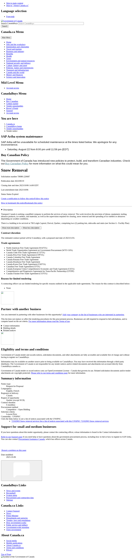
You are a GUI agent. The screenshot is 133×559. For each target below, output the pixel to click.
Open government (13, 530)
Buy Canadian (12, 101)
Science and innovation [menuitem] (15, 77)
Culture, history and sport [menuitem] (16, 65)
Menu (6, 38)
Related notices (9, 330)
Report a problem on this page (14, 450)
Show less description (31, 228)
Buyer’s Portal (12, 108)
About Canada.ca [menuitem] (13, 545)
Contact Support (13, 511)
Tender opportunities (14, 106)
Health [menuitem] (9, 56)
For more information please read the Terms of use (49, 321)
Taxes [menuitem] (8, 58)
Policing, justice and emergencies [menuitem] (19, 68)
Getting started (12, 104)
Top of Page (6, 554)
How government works (16, 523)
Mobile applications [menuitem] (14, 543)
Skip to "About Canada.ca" (17, 5)
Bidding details (9, 328)
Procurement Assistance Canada (31, 439)
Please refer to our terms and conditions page (49, 373)
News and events (13, 491)
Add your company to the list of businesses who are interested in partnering (93, 314)
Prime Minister (12, 516)
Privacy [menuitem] (9, 550)
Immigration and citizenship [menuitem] (17, 47)
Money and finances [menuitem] (14, 75)
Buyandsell (10, 493)
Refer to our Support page (11, 437)
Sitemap (9, 500)
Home (8, 99)
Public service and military (17, 525)
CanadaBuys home (14, 126)
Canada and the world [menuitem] (15, 72)
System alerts (11, 495)
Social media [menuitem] (11, 541)
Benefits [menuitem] (9, 54)
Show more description (11, 228)
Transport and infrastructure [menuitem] (17, 70)
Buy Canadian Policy (17, 163)
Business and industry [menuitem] (15, 51)
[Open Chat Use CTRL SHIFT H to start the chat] (21, 470)
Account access (12, 88)
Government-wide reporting (17, 527)
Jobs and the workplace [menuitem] (15, 44)
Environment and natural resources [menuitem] (20, 61)
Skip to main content (14, 3)
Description (8, 210)
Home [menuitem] (8, 42)
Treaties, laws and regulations (18, 520)
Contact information (11, 326)
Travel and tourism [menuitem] (14, 49)
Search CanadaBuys (9, 23)
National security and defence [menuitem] (18, 63)
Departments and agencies (17, 518)
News (8, 513)
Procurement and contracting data (20, 498)
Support (9, 111)
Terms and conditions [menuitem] (15, 548)
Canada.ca (10, 124)
